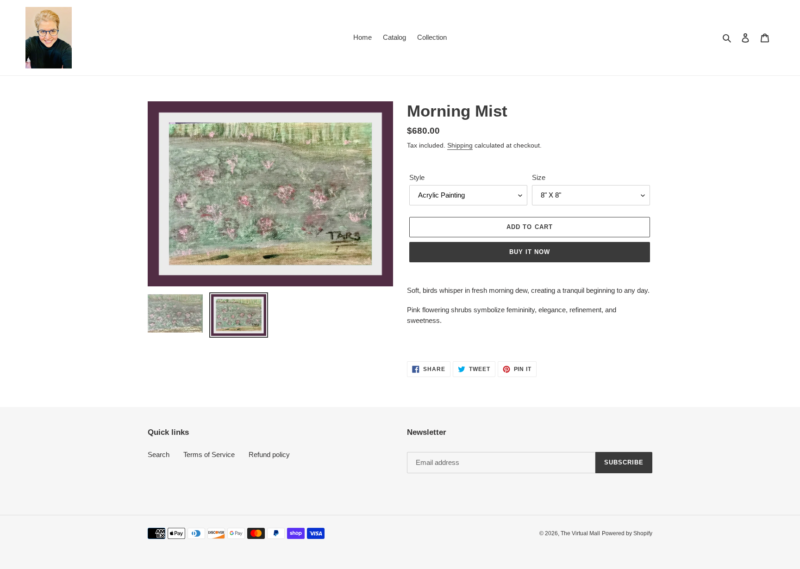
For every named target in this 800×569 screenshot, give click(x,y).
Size (538, 177)
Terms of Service (209, 454)
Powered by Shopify (627, 533)
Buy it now (529, 251)
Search (158, 454)
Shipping (460, 145)
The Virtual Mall (580, 533)
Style (417, 177)
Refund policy (269, 454)
